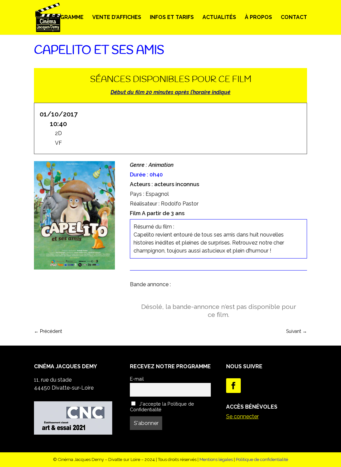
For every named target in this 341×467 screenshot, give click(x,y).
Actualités (219, 17)
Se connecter (242, 416)
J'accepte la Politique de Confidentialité (162, 406)
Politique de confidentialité (262, 459)
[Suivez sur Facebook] (233, 385)
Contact (294, 17)
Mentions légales (216, 459)
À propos (258, 17)
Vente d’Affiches (116, 17)
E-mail (137, 379)
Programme (66, 17)
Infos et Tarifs (172, 17)
